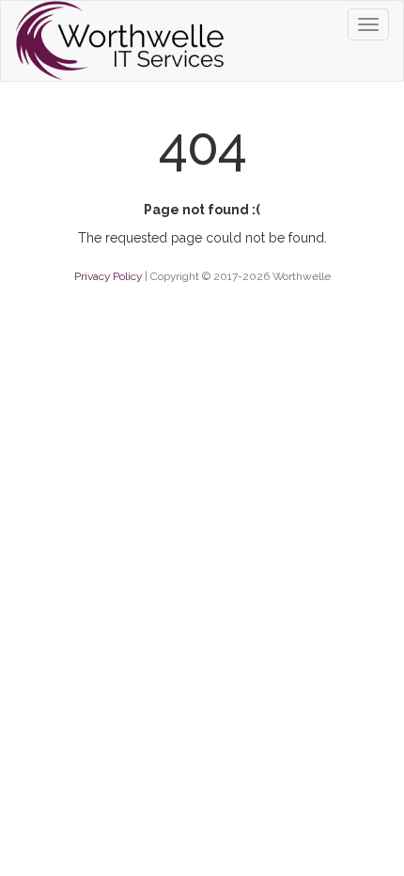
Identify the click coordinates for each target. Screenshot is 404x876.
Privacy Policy (108, 276)
